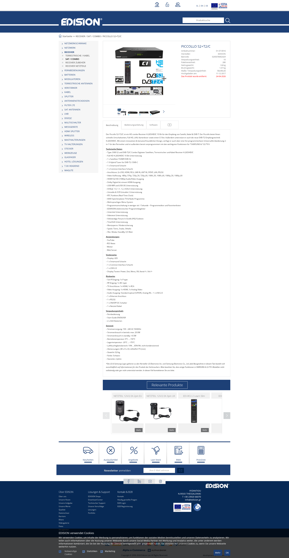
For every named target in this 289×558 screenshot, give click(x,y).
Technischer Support (96, 503)
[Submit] (180, 470)
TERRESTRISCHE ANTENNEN (78, 83)
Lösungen (92, 509)
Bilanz (61, 519)
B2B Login (121, 503)
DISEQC (68, 118)
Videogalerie (64, 523)
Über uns (62, 496)
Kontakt (120, 496)
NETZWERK (70, 47)
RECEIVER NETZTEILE (75, 66)
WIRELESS (69, 135)
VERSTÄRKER (70, 87)
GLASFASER (70, 157)
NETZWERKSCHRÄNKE (75, 43)
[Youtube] (149, 481)
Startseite (67, 36)
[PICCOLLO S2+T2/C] (121, 112)
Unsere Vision (64, 499)
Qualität (62, 509)
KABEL (67, 92)
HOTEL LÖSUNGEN (73, 161)
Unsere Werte (64, 506)
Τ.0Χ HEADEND (71, 165)
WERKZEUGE (70, 153)
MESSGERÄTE (71, 126)
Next (163, 111)
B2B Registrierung (125, 506)
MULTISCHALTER (72, 122)
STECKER (68, 148)
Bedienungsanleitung (133, 124)
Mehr (218, 552)
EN (202, 6)
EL (197, 6)
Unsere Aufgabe (65, 503)
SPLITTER (68, 96)
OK (227, 552)
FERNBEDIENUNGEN (74, 70)
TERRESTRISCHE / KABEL (77, 55)
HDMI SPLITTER (72, 131)
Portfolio (91, 513)
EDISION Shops (94, 496)
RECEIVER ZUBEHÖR (75, 62)
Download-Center (95, 499)
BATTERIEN (69, 74)
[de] (80, 21)
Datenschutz (64, 513)
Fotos (61, 526)
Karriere (62, 516)
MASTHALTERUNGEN (74, 139)
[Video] (170, 125)
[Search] (227, 20)
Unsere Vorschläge (96, 506)
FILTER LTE (69, 105)
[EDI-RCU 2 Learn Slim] (194, 413)
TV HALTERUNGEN (73, 144)
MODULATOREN (72, 79)
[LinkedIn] (139, 481)
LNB (66, 113)
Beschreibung (112, 125)
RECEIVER (80, 36)
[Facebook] (128, 481)
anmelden (117, 470)
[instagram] (160, 481)
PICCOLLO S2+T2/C (112, 36)
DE (207, 6)
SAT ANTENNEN (72, 109)
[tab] (78, 43)
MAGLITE (68, 170)
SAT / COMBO (94, 36)
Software (153, 124)
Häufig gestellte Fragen (127, 499)
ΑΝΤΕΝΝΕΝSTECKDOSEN (77, 100)
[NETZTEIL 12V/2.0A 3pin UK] (161, 413)
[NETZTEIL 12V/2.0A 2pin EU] (128, 413)
